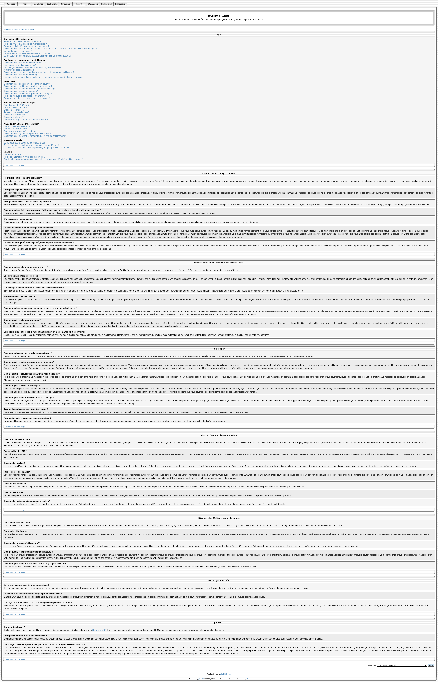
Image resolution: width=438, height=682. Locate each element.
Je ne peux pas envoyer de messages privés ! (25, 143)
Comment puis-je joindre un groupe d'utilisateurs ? (27, 133)
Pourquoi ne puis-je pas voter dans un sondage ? (27, 98)
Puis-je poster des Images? (16, 112)
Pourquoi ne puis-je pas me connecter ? (22, 41)
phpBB (201, 679)
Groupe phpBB (99, 630)
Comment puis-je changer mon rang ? (21, 74)
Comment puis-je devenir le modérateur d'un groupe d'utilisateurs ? (35, 136)
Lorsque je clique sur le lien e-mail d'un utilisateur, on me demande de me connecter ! (43, 77)
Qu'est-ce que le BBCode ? (16, 105)
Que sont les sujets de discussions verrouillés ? (26, 119)
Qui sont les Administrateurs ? (17, 126)
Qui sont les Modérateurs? (16, 129)
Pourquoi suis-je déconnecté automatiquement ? (26, 46)
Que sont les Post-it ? (14, 117)
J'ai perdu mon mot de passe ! (18, 51)
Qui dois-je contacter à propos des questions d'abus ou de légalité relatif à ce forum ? (43, 159)
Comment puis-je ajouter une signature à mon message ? (30, 89)
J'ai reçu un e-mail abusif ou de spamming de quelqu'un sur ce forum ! (36, 147)
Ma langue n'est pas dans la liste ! (19, 70)
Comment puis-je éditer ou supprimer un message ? (28, 86)
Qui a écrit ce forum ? (14, 154)
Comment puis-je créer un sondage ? (21, 91)
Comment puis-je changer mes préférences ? (25, 62)
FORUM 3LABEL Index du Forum (19, 29)
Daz (248, 679)
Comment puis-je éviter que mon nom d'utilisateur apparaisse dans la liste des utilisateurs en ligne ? (50, 48)
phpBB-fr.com (225, 674)
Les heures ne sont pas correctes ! (20, 65)
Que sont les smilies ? (14, 110)
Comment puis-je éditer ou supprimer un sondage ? (28, 93)
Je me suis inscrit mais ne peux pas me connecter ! (27, 53)
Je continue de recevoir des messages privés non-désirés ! (31, 145)
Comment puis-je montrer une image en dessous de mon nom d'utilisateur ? (39, 72)
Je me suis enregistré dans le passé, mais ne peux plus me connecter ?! (37, 56)
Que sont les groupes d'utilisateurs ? (21, 131)
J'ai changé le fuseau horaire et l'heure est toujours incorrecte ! (33, 67)
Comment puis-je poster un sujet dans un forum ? (27, 84)
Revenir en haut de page (15, 165)
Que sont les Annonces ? (15, 115)
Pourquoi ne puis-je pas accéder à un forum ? (25, 96)
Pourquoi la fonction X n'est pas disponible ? (24, 157)
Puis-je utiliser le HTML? (15, 107)
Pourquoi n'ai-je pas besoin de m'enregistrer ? (25, 44)
